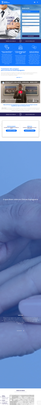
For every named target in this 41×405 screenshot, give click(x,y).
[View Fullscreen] (11, 400)
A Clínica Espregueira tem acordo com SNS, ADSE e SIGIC (20, 52)
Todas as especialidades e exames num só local (6, 52)
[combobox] (30, 11)
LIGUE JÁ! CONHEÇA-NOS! (30, 41)
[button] (35, 2)
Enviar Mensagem (31, 36)
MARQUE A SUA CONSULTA (11, 41)
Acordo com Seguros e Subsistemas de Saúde (34, 52)
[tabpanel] (20, 320)
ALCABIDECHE (4, 402)
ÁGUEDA (3, 400)
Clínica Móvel (4, 108)
